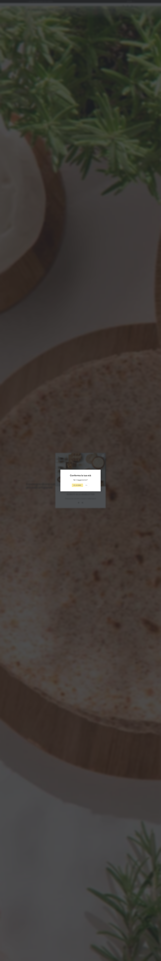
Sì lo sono (77, 485)
